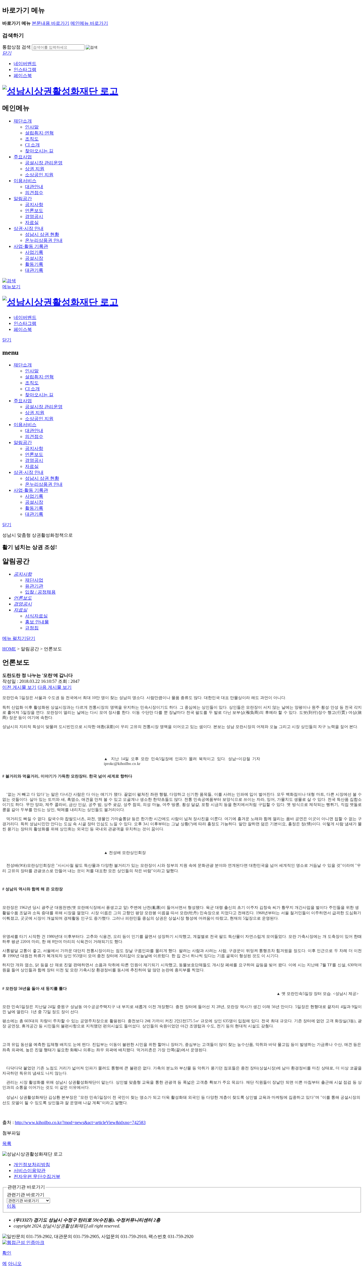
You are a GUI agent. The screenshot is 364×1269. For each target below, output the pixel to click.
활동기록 (34, 264)
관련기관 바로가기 (25, 1194)
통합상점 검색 (16, 47)
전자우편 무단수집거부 (37, 1176)
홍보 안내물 (37, 621)
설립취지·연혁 (39, 132)
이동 (11, 1206)
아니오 (15, 1263)
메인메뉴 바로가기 (89, 23)
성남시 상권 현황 (42, 234)
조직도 (32, 138)
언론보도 (34, 210)
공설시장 (34, 258)
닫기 (6, 339)
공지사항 (34, 204)
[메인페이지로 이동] (60, 91)
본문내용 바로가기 (50, 23)
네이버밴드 (25, 63)
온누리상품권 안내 (44, 240)
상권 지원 (34, 168)
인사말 (32, 127)
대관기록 (34, 270)
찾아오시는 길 (39, 150)
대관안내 (34, 186)
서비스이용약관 (30, 1170)
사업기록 (34, 252)
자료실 (32, 222)
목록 (6, 1143)
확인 (6, 1253)
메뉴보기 (11, 286)
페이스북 (23, 75)
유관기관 (34, 586)
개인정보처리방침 (32, 1164)
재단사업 (34, 580)
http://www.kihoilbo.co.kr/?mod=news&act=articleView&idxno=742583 (80, 1122)
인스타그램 (25, 69)
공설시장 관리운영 (44, 162)
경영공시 (34, 216)
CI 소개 (32, 144)
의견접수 (34, 192)
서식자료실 (36, 615)
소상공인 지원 (39, 174)
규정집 (32, 627)
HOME (9, 648)
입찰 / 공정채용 (40, 592)
